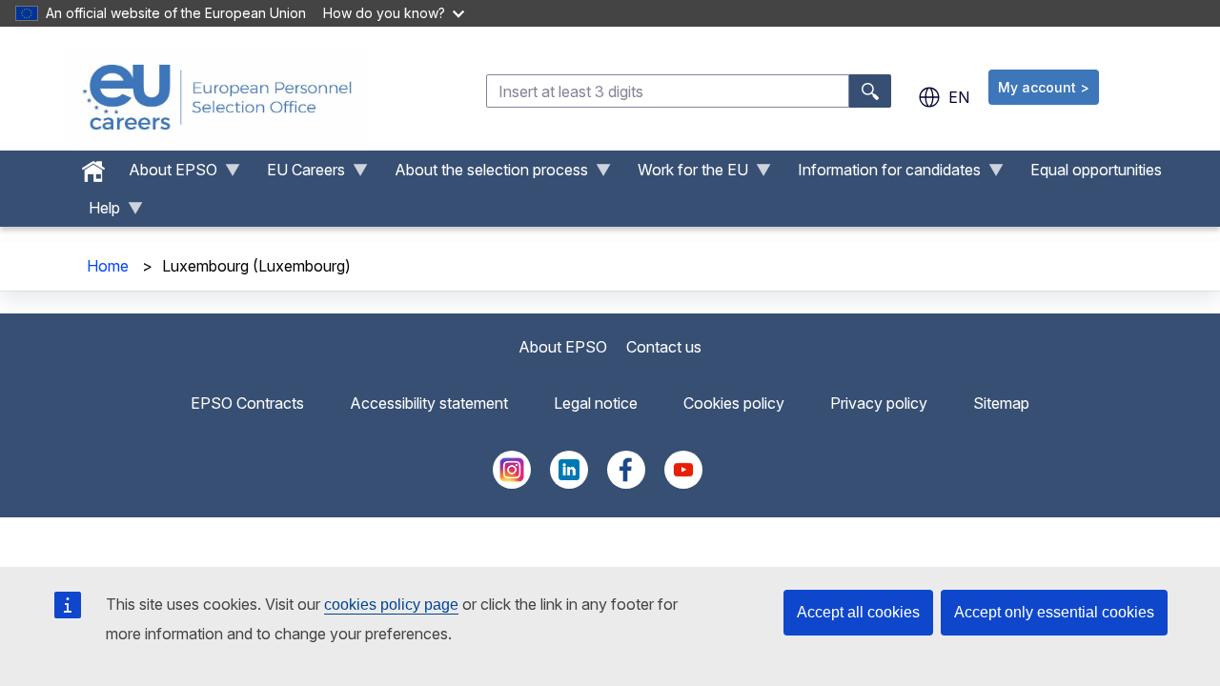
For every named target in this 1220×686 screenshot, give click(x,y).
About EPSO (562, 346)
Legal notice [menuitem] (596, 403)
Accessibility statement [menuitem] (429, 403)
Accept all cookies (858, 612)
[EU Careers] (217, 97)
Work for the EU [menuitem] (685, 174)
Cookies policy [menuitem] (733, 403)
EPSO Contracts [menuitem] (247, 403)
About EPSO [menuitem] (165, 174)
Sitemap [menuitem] (1001, 403)
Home (108, 265)
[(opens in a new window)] (512, 483)
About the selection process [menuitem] (483, 174)
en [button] (958, 97)
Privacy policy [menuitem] (878, 403)
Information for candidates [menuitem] (882, 174)
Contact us (664, 346)
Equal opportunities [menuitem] (1096, 169)
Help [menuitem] (96, 212)
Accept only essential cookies (1054, 612)
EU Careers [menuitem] (298, 174)
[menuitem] (93, 167)
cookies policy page (391, 604)
